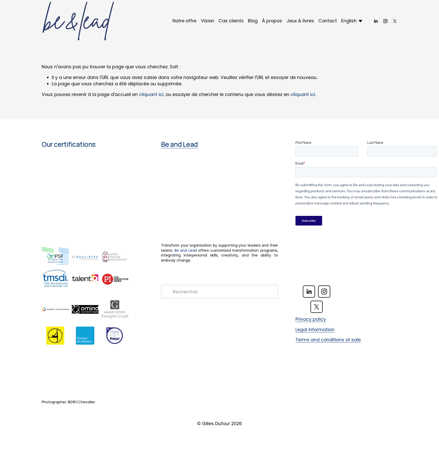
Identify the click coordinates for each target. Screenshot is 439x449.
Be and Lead (179, 144)
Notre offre (184, 21)
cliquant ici (151, 94)
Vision (207, 21)
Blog (253, 21)
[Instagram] (385, 21)
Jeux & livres (300, 21)
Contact (327, 21)
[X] (394, 21)
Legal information (314, 330)
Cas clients (231, 21)
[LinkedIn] (375, 21)
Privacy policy (310, 319)
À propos (272, 21)
